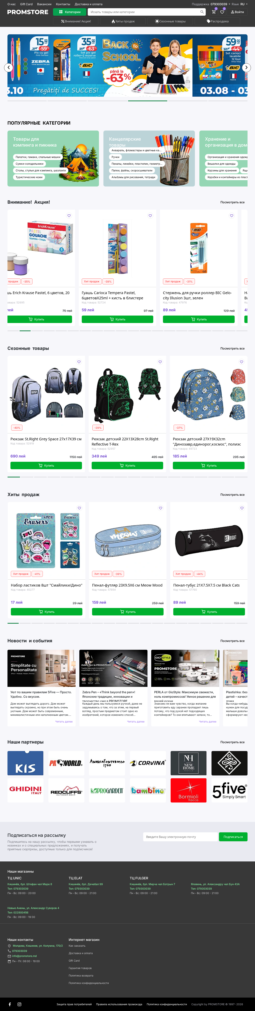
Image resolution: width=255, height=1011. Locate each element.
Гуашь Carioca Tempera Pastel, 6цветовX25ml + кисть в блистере (45, 295)
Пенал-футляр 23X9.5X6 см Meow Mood (59, 585)
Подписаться (233, 837)
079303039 (19, 950)
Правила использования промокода (119, 1004)
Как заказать (77, 945)
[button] (13, 330)
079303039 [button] (219, 4)
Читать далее (64, 721)
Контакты (63, 4)
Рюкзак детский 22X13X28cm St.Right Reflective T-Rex (51, 441)
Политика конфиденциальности (89, 983)
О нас (11, 4)
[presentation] (8, 67)
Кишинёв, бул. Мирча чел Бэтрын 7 (152, 884)
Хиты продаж (125, 21)
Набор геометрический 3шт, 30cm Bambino (208, 295)
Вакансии (44, 4)
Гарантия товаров (80, 968)
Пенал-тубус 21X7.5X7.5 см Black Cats (139, 585)
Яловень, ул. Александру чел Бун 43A (215, 884)
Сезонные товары (172, 21)
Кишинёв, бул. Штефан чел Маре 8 (29, 884)
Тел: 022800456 (17, 912)
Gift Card (26, 4)
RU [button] (242, 4)
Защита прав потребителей (74, 1004)
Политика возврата (81, 975)
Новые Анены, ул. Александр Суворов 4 (33, 908)
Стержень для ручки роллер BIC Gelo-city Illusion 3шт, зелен (129, 295)
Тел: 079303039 (17, 888)
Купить (53, 319)
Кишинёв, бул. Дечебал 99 (86, 884)
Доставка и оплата (88, 4)
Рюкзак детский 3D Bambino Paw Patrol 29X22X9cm (216, 441)
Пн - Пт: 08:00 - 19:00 (26, 961)
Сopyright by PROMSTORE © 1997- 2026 (217, 1004)
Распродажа (220, 21)
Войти (239, 12)
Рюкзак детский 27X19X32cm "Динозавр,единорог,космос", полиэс (134, 441)
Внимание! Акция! (78, 21)
